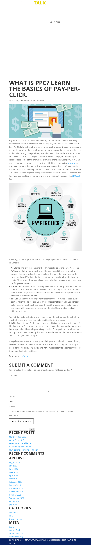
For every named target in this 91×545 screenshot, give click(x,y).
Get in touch (56, 15)
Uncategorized (15, 519)
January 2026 (15, 485)
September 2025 (16, 498)
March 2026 (14, 478)
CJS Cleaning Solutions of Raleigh (23, 450)
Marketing (13, 512)
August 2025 (14, 501)
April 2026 (13, 475)
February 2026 (15, 482)
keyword (71, 163)
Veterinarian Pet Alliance (20, 443)
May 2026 (13, 472)
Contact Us (27, 356)
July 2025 (13, 504)
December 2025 (16, 488)
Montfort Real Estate (18, 437)
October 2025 (15, 495)
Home (53, 9)
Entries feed (14, 530)
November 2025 (16, 491)
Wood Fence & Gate (18, 440)
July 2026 (13, 465)
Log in (11, 527)
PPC (31, 100)
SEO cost (76, 176)
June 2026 (13, 469)
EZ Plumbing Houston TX (20, 446)
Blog (52, 12)
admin (14, 100)
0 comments (39, 100)
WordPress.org (16, 536)
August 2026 (14, 462)
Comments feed (16, 533)
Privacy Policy (57, 18)
